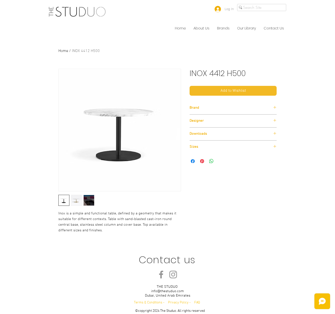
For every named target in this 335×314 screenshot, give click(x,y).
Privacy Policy (178, 303)
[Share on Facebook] (193, 161)
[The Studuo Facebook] (161, 274)
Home (63, 51)
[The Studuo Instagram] (173, 274)
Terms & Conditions (148, 303)
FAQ (197, 303)
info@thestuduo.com (167, 291)
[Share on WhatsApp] (211, 161)
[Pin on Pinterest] (202, 161)
